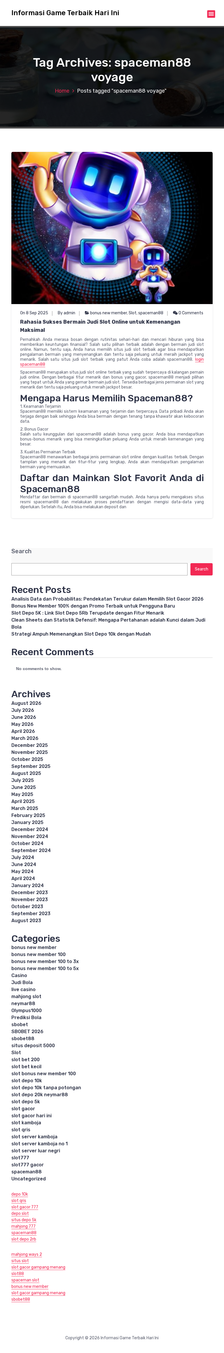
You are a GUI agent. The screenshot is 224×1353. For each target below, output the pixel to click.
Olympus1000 (26, 1010)
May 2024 (22, 871)
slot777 (20, 1158)
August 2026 (26, 703)
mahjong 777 (23, 1226)
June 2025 (23, 787)
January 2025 (27, 822)
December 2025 (29, 745)
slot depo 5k (25, 1101)
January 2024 (27, 885)
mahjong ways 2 (26, 1254)
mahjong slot (26, 996)
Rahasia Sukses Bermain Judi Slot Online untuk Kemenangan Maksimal (100, 326)
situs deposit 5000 (33, 1045)
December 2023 (29, 892)
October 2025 (27, 759)
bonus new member (108, 313)
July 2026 (22, 710)
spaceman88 (150, 313)
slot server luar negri (35, 1150)
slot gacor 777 (24, 1207)
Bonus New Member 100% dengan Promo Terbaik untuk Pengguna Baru (93, 606)
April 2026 (23, 731)
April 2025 (23, 801)
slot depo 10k (26, 1080)
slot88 (17, 1273)
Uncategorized (28, 1179)
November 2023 (29, 899)
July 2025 (22, 780)
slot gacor (23, 1108)
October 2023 (27, 906)
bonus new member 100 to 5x (45, 968)
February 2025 (28, 815)
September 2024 (31, 850)
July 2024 (22, 857)
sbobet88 (22, 1038)
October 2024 (27, 843)
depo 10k (19, 1194)
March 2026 (24, 738)
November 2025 (29, 752)
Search (21, 551)
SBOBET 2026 (27, 1031)
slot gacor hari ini (31, 1115)
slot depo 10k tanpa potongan (46, 1087)
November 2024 (29, 836)
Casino (19, 975)
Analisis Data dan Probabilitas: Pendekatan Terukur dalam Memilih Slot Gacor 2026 (107, 599)
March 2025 (24, 808)
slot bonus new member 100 (43, 1073)
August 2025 (26, 773)
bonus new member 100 (38, 954)
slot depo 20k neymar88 (39, 1094)
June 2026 (23, 717)
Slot (132, 313)
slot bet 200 (25, 1059)
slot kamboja (26, 1122)
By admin (66, 313)
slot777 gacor (27, 1165)
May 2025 (22, 794)
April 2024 (23, 878)
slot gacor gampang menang (38, 1267)
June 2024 (23, 864)
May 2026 (22, 724)
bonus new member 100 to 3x (45, 961)
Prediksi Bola (26, 1017)
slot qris (20, 1129)
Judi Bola (22, 982)
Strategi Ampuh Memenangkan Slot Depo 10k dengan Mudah (81, 634)
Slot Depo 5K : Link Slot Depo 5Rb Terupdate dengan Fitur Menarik (87, 613)
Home (62, 91)
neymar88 (23, 1003)
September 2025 (30, 766)
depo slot (20, 1213)
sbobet (19, 1024)
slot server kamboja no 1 (39, 1143)
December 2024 (29, 829)
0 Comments (190, 313)
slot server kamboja (34, 1136)
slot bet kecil (26, 1066)
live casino (23, 989)
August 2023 (26, 920)
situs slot (20, 1260)
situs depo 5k (23, 1219)
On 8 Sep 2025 (34, 313)
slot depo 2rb (23, 1239)
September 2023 (30, 913)
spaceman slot (25, 1280)
